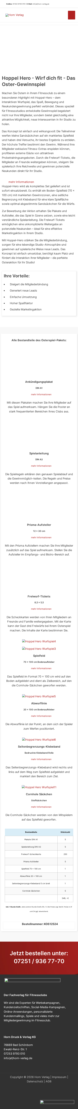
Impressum (59, 1077)
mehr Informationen (21, 182)
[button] (70, 4)
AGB (48, 1081)
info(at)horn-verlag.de (41, 4)
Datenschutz (35, 1081)
